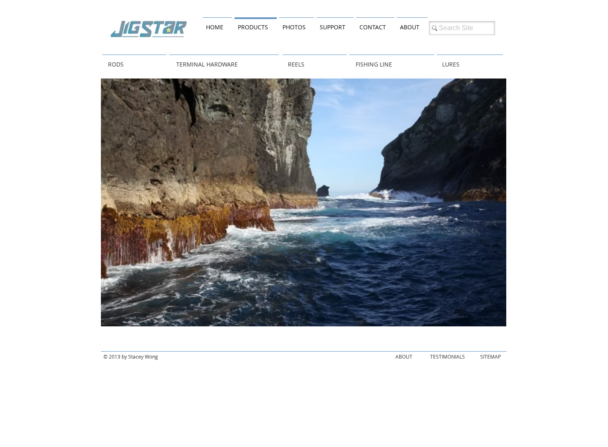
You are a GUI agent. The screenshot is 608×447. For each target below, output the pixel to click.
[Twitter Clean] (467, 380)
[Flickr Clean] (485, 380)
